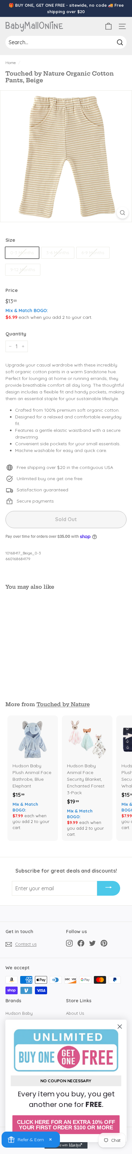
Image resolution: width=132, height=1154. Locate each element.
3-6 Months (57, 252)
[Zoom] (122, 213)
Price (11, 290)
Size (10, 240)
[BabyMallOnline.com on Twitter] (92, 943)
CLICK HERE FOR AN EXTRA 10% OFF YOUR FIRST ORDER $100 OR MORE (66, 1124)
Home (10, 62)
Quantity (15, 334)
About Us (75, 1013)
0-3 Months (22, 252)
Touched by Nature (63, 704)
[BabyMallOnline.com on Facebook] (81, 943)
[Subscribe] (108, 888)
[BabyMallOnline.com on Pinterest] (104, 943)
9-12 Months (22, 269)
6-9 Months (92, 252)
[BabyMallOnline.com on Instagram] (69, 943)
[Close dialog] (119, 1026)
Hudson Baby (19, 1013)
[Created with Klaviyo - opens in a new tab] (66, 1145)
